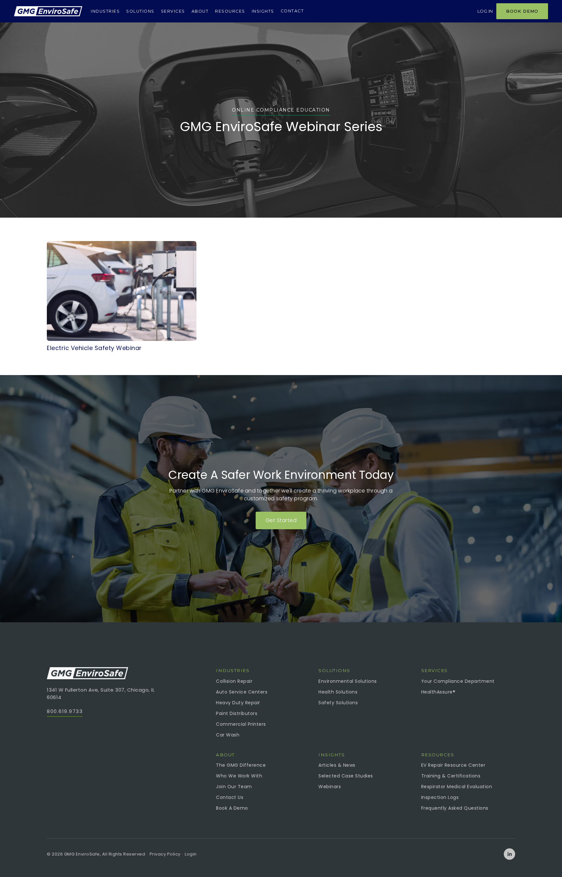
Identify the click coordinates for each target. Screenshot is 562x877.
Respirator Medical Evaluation (456, 786)
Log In (485, 11)
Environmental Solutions (347, 681)
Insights (263, 11)
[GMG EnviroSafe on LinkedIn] (509, 854)
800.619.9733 (65, 711)
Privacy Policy (165, 854)
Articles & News (336, 765)
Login (191, 854)
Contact (292, 10)
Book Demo (522, 11)
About (200, 11)
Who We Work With (239, 776)
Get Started (281, 520)
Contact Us (229, 797)
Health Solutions (337, 692)
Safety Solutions (338, 702)
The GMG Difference (241, 765)
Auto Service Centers (241, 692)
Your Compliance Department (458, 681)
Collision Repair (234, 681)
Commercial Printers (241, 724)
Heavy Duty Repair (238, 702)
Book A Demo (232, 808)
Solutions (140, 11)
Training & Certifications (451, 776)
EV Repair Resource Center (453, 765)
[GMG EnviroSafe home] (48, 11)
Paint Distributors (236, 713)
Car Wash (227, 735)
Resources (230, 11)
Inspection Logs (440, 797)
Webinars (329, 786)
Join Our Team (234, 786)
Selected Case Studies (345, 776)
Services (173, 11)
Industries (105, 11)
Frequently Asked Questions (454, 808)
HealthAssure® (438, 692)
